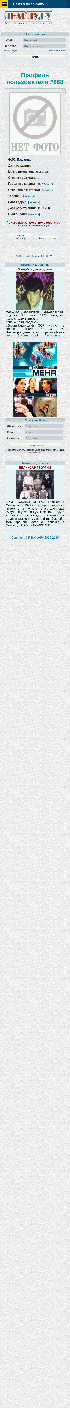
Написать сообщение (20, 236)
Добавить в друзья (46, 238)
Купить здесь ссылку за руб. (35, 255)
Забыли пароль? (57, 50)
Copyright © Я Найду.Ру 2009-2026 (35, 537)
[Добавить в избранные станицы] (63, 90)
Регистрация (10, 50)
